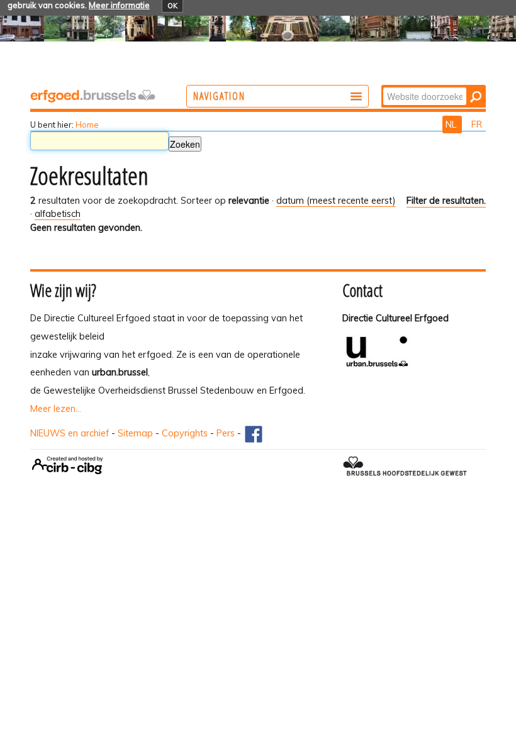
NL (452, 124)
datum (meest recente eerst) (336, 200)
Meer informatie (119, 5)
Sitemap (135, 433)
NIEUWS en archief (69, 433)
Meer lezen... (55, 408)
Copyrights (185, 433)
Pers (225, 433)
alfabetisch (58, 213)
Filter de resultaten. (446, 200)
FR (476, 124)
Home (87, 124)
